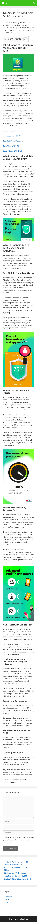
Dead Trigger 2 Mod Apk (12, 151)
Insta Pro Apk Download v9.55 (15, 876)
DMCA (6, 899)
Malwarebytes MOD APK (12, 136)
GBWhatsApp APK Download (15, 873)
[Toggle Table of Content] (24, 39)
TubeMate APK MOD (11, 146)
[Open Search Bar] (34, 3)
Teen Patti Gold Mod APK (12, 141)
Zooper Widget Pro (10, 131)
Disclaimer (8, 896)
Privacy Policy (9, 902)
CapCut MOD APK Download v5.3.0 (17, 879)
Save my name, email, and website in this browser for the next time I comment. (19, 840)
